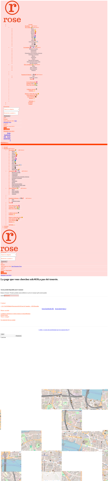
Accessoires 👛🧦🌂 (28, 47)
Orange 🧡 (33, 31)
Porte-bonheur (33, 69)
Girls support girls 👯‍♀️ (32, 95)
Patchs (33, 58)
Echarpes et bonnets (34, 54)
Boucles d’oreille (33, 49)
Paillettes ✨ (32, 90)
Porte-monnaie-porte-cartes (33, 61)
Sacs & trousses (33, 63)
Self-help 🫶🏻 (12, 224)
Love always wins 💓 (31, 82)
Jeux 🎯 (32, 79)
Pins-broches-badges (33, 60)
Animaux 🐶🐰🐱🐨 (32, 83)
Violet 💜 (33, 36)
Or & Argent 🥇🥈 (33, 41)
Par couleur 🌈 (29, 27)
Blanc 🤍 (33, 29)
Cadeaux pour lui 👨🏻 (32, 89)
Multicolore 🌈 (33, 46)
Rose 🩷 (33, 34)
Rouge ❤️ (33, 33)
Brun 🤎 (33, 40)
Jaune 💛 (33, 30)
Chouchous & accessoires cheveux (33, 53)
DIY (33, 76)
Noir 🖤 (34, 44)
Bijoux (33, 56)
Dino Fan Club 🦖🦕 (31, 85)
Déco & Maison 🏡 (29, 64)
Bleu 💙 (33, 37)
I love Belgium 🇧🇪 (32, 96)
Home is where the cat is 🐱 (32, 93)
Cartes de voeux (34, 77)
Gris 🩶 (33, 43)
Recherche (18, 335)
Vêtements (33, 57)
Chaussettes (33, 50)
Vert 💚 (33, 38)
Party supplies (33, 67)
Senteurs (33, 70)
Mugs (33, 66)
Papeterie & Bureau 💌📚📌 (28, 74)
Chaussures (33, 51)
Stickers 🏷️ (32, 98)
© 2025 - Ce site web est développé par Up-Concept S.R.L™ (54, 329)
